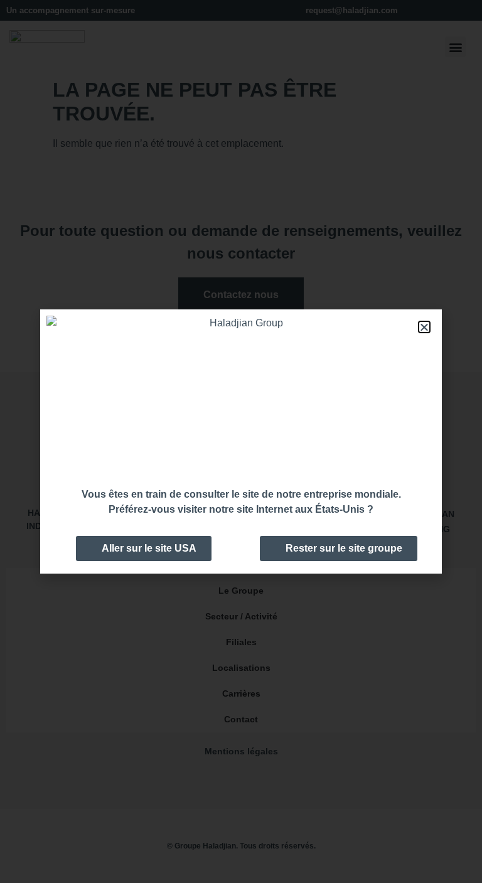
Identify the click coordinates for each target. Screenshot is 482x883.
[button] (424, 327)
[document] (241, 441)
